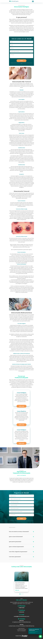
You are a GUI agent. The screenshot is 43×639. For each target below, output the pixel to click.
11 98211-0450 (21, 608)
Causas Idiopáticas (21, 411)
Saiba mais (17, 590)
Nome (12, 42)
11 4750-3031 (21, 612)
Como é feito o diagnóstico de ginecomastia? (18, 551)
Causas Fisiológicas (21, 393)
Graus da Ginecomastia (20, 583)
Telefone (12, 48)
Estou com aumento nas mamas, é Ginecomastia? (19, 531)
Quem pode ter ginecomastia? (15, 541)
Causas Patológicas (21, 430)
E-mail (12, 45)
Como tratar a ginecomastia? (15, 557)
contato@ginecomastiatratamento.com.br (21, 616)
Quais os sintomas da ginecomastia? (16, 546)
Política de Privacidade (23, 62)
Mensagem (12, 54)
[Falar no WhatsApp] (40, 636)
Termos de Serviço (29, 62)
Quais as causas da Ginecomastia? (16, 536)
